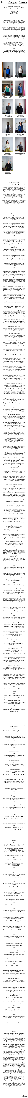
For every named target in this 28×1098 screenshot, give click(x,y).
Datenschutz (24, 1096)
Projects (23, 2)
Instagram (11, 13)
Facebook (16, 13)
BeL (3, 2)
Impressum (24, 1095)
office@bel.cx (14, 12)
